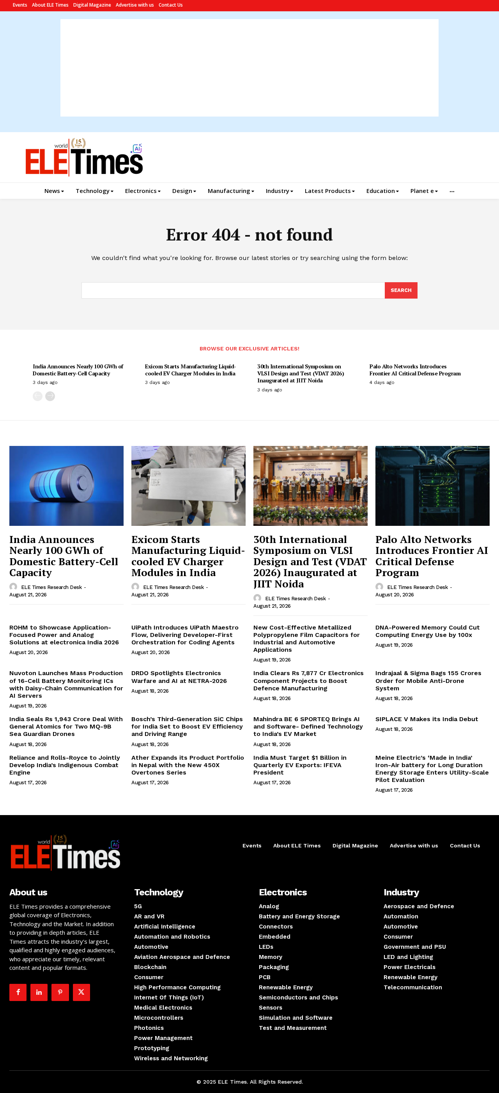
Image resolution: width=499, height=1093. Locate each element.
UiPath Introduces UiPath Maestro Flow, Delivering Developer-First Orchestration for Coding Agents (185, 635)
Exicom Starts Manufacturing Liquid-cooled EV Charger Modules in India (190, 370)
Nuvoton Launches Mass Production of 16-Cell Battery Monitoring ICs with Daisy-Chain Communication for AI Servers (66, 684)
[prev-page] (37, 396)
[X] (81, 992)
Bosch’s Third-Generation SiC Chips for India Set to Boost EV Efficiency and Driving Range (187, 726)
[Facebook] (18, 992)
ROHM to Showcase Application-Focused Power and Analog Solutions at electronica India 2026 (64, 635)
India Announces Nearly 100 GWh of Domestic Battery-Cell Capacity (78, 370)
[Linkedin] (39, 992)
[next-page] (50, 396)
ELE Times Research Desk (51, 587)
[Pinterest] (60, 992)
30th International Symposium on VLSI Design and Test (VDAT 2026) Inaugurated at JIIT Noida (300, 373)
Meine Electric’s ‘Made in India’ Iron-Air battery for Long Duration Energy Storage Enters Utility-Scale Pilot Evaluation (432, 769)
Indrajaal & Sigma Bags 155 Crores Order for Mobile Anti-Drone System (428, 680)
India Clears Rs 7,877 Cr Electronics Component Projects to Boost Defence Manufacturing (308, 680)
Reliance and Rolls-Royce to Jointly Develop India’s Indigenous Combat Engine (64, 765)
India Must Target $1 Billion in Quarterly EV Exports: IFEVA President (300, 765)
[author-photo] (14, 587)
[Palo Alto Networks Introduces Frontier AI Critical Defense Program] (432, 486)
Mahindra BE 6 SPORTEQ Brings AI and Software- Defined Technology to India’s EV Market (308, 726)
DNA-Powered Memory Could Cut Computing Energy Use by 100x (427, 631)
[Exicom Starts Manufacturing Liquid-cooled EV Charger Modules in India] (188, 486)
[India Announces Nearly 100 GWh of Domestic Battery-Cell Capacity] (66, 486)
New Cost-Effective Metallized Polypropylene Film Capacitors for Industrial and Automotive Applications (306, 639)
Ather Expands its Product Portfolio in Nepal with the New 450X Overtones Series (187, 765)
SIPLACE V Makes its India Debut (426, 719)
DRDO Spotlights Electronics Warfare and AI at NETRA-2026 (179, 676)
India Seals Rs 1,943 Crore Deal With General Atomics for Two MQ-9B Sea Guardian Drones (66, 726)
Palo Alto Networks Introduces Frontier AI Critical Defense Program (415, 370)
